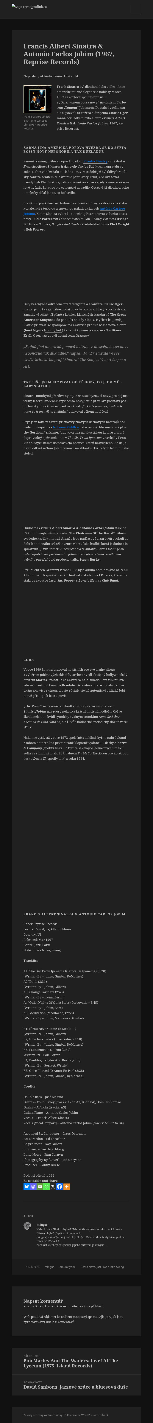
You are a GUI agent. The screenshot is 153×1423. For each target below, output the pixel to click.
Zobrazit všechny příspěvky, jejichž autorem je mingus (71, 1245)
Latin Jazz (109, 1267)
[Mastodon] (33, 1186)
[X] (53, 1186)
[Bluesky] (27, 1186)
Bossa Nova (88, 1267)
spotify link (53, 330)
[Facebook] (59, 1186)
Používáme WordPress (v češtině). (88, 1415)
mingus (49, 1267)
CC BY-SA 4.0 (52, 1241)
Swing (120, 1267)
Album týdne (68, 1267)
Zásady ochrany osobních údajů (43, 1415)
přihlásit (97, 1306)
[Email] (40, 1186)
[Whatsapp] (46, 1186)
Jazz (99, 1267)
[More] (67, 1186)
